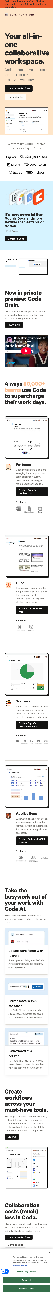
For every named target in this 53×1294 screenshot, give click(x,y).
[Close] (49, 1252)
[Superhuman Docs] (20, 14)
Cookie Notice (20, 1266)
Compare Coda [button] (16, 238)
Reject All (26, 1280)
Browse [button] (12, 1136)
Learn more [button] (14, 324)
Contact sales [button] (15, 97)
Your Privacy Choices (26, 1271)
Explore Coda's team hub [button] (30, 610)
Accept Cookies (26, 1288)
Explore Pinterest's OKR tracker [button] (32, 841)
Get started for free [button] (19, 88)
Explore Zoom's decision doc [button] (27, 492)
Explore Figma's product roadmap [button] (28, 725)
